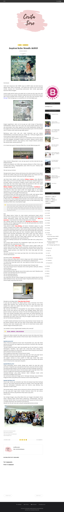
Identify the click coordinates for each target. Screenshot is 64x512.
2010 (47, 210)
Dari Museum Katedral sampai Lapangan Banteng (52, 242)
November (49, 262)
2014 (47, 220)
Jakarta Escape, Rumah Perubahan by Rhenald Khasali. (56, 176)
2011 (47, 213)
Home (4, 1)
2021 (47, 268)
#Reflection (47, 196)
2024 (47, 276)
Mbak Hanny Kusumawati (14, 87)
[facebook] (56, 1)
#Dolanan (47, 198)
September (49, 258)
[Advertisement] (52, 63)
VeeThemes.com (40, 508)
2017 (47, 227)
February (49, 248)
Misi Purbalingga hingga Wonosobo (53, 244)
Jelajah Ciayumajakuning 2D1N (55, 138)
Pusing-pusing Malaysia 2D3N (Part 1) (56, 122)
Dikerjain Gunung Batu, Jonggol (55, 145)
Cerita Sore (29, 508)
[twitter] (58, 1)
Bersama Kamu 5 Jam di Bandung (55, 161)
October (48, 260)
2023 (47, 273)
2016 (47, 225)
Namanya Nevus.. (55, 114)
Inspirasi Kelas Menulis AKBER (52, 236)
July (48, 253)
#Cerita (52, 198)
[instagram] (59, 1)
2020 (47, 266)
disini (37, 86)
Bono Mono (54, 183)
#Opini (53, 196)
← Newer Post (8, 495)
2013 (47, 218)
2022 (47, 271)
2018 (47, 230)
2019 (47, 232)
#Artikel (46, 201)
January (48, 234)
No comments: (39, 439)
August (48, 255)
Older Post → (39, 495)
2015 (47, 223)
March (48, 250)
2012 (47, 215)
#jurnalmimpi (47, 203)
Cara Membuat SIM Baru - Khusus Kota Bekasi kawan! (55, 130)
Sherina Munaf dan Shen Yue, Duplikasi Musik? (55, 153)
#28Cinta (51, 201)
